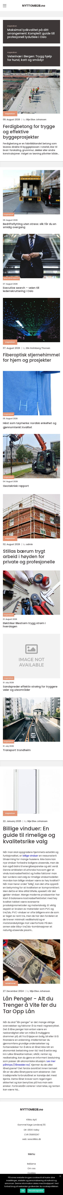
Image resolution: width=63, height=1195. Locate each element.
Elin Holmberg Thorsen (38, 348)
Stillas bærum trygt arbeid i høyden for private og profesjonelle (29, 557)
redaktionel (10, 983)
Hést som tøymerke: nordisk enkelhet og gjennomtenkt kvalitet (29, 425)
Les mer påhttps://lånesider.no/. (29, 1063)
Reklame (31, 1163)
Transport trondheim (17, 750)
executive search (11, 278)
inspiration (12, 26)
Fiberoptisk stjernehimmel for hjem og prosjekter (31, 357)
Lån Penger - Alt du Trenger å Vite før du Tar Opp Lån (29, 1005)
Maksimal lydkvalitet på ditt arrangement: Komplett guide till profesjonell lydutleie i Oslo (31, 33)
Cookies (32, 1173)
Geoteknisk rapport (16, 486)
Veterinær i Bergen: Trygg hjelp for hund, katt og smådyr (29, 58)
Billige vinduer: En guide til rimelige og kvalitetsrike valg (29, 835)
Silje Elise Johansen (36, 119)
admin (29, 544)
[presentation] (57, 520)
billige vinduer (30, 855)
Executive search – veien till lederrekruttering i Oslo (21, 289)
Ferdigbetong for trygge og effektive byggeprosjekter (29, 132)
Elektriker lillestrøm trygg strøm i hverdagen (24, 625)
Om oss (31, 1168)
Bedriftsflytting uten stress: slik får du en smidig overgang (29, 225)
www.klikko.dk (34, 1139)
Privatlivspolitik (36, 1190)
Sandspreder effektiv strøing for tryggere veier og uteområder (30, 688)
